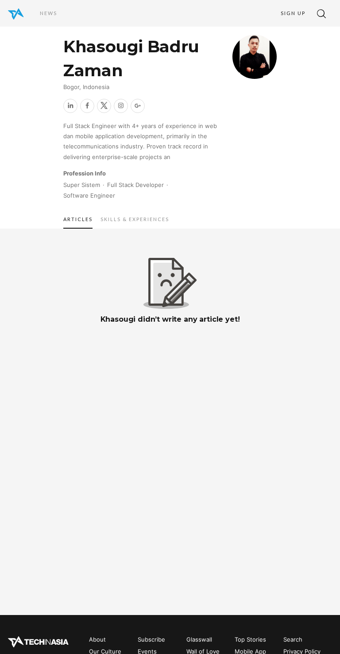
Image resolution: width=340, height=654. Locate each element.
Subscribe (151, 639)
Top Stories (250, 639)
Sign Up (293, 13)
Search (292, 639)
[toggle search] (321, 13)
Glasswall (199, 639)
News (48, 13)
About (97, 639)
